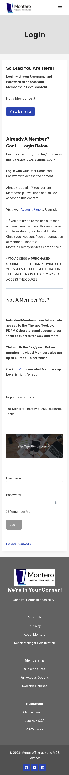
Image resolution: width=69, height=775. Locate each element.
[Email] (34, 767)
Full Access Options (34, 677)
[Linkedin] (42, 767)
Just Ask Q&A (34, 721)
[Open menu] (60, 7)
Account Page (31, 209)
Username (13, 478)
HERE (18, 369)
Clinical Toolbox (34, 712)
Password (13, 495)
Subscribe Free (34, 669)
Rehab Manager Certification (34, 643)
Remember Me (19, 512)
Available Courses (34, 686)
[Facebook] (26, 767)
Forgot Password (18, 544)
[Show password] (55, 502)
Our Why (35, 626)
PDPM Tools (34, 729)
